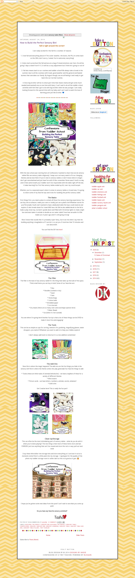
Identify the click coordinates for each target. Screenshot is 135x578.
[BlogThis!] (60, 522)
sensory (33, 526)
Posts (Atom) (33, 540)
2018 (95, 269)
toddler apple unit (98, 186)
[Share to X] (62, 522)
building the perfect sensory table (63, 524)
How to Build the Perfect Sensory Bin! (38, 42)
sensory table (64, 526)
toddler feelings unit (99, 195)
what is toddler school (99, 208)
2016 (95, 275)
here (60, 230)
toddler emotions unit (99, 192)
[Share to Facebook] (64, 522)
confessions (24, 526)
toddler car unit (97, 189)
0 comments (52, 522)
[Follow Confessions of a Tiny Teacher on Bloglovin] (98, 113)
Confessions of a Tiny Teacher (67, 29)
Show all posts (69, 35)
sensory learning (52, 526)
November (98, 259)
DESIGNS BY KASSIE (78, 552)
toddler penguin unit (99, 205)
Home (48, 535)
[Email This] (58, 522)
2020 (95, 250)
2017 (95, 272)
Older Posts (80, 535)
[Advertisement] (102, 149)
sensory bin (41, 526)
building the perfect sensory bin (37, 524)
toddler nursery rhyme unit (101, 203)
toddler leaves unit (98, 200)
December (98, 253)
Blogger (88, 555)
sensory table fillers (31, 528)
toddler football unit (99, 197)
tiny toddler (45, 528)
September (99, 262)
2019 (95, 266)
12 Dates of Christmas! (102, 255)
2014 (95, 278)
